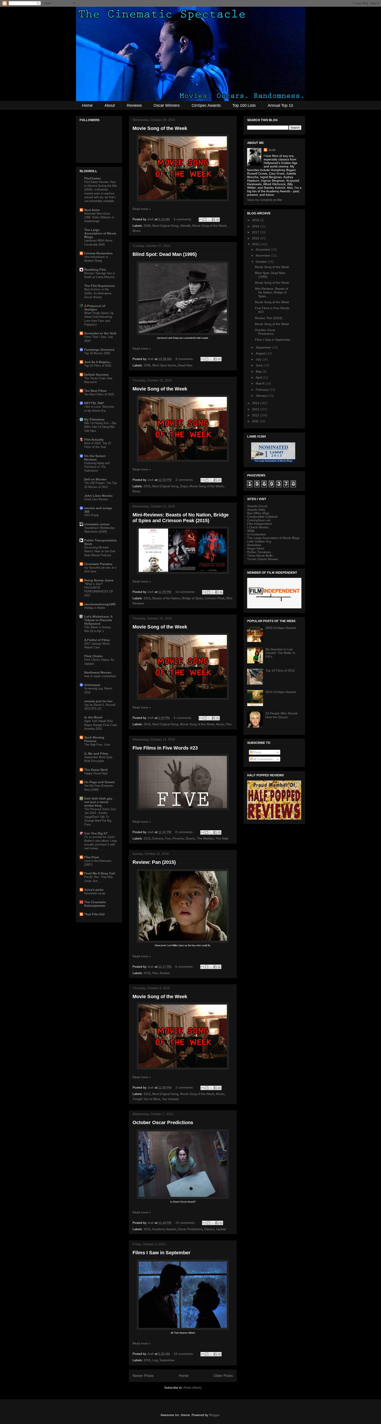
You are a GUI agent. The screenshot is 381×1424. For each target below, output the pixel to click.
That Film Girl (94, 914)
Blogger (214, 1415)
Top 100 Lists (244, 105)
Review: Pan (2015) (154, 862)
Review (165, 973)
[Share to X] (209, 219)
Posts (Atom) (192, 1387)
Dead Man (185, 365)
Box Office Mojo (258, 513)
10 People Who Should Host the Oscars (281, 715)
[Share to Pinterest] (217, 219)
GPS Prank (91, 515)
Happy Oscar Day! (96, 773)
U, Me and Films (96, 753)
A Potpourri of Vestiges (94, 307)
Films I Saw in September (161, 1252)
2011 (256, 421)
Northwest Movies (97, 672)
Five (168, 838)
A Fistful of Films (97, 640)
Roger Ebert (255, 548)
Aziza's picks (94, 889)
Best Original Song (165, 225)
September (167, 1360)
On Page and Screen (99, 782)
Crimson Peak (214, 598)
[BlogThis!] (205, 219)
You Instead (170, 1099)
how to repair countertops (100, 676)
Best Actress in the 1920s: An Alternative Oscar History (97, 293)
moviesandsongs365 (100, 604)
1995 (147, 365)
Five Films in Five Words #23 (165, 748)
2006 (147, 225)
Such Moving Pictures (94, 739)
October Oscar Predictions (163, 1122)
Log (155, 1360)
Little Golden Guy (259, 541)
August (261, 353)
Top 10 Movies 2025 (97, 353)
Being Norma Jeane (99, 580)
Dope (184, 486)
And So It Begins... (98, 362)
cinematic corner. (97, 524)
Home (87, 105)
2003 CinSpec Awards (280, 628)
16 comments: (185, 1222)
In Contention (256, 534)
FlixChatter (92, 178)
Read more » (142, 209)
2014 (256, 403)
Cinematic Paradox (98, 564)
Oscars (209, 1229)
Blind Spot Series (164, 365)
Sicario (190, 838)
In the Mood (93, 717)
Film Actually (94, 439)
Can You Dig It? (96, 833)
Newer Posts (143, 1376)
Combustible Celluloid (262, 516)
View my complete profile (264, 200)
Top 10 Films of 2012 (280, 670)
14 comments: (185, 592)
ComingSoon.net (259, 520)
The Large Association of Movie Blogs (100, 233)
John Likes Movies (98, 495)
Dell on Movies (95, 479)
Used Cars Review (96, 499)
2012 (147, 1094)
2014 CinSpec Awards (280, 692)
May (259, 371)
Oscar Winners (166, 105)
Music (137, 230)
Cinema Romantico (98, 253)
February (262, 389)
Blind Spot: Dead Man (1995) (165, 254)
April (259, 377)
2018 (256, 226)
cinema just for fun (98, 701)
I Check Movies (258, 527)
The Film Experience (99, 285)
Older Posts (223, 1376)
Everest (157, 838)
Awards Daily (256, 509)
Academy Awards (164, 1229)
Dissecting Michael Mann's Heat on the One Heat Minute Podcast (99, 551)
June (259, 365)
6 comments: (183, 219)
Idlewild (185, 225)
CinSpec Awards (206, 105)
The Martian (205, 838)
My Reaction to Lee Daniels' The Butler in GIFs (280, 653)
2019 (256, 220)
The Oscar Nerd (96, 769)
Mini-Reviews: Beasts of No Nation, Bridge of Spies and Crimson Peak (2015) (181, 517)
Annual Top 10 (280, 105)
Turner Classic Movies (262, 559)
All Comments (262, 759)
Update (221, 1229)
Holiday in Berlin (94, 607)
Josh (272, 150)
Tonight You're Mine (146, 1099)
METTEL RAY (94, 403)
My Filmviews (94, 419)
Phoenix (178, 838)
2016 (256, 238)
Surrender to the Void (100, 333)
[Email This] (201, 219)
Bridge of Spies (192, 598)
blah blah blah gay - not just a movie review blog (99, 802)
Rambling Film (95, 269)
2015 (147, 486)
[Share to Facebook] (213, 219)
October (262, 261)
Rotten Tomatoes (259, 552)
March (260, 383)
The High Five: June (97, 744)
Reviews (134, 105)
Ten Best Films (95, 390)
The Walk (221, 838)
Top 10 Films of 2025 (97, 365)
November (263, 255)
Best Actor (92, 210)
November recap (94, 893)
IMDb (251, 531)
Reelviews (254, 545)
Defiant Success (96, 374)
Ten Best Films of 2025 (99, 394)
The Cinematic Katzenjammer (95, 903)
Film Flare (91, 857)
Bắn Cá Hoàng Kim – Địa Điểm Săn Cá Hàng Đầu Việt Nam (100, 426)
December (263, 249)
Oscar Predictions (190, 1229)
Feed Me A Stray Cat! (99, 873)
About (110, 105)
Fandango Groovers (99, 349)
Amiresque (92, 685)
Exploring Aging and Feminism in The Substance (97, 466)
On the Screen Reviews (95, 457)
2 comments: (185, 480)
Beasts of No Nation (166, 598)
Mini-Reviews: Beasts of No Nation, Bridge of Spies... (271, 292)
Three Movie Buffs (260, 555)
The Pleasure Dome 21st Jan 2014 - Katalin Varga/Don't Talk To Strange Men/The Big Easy (100, 816)
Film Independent (259, 523)
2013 (256, 409)
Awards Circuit (257, 506)
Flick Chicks (93, 656)
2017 (256, 232)
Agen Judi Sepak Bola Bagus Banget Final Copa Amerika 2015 (100, 724)
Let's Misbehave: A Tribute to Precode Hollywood (98, 620)
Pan (229, 724)
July (259, 359)
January (262, 395)
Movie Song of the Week (160, 128)
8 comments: (185, 359)
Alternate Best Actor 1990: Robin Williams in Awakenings (99, 217)
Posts (256, 752)
